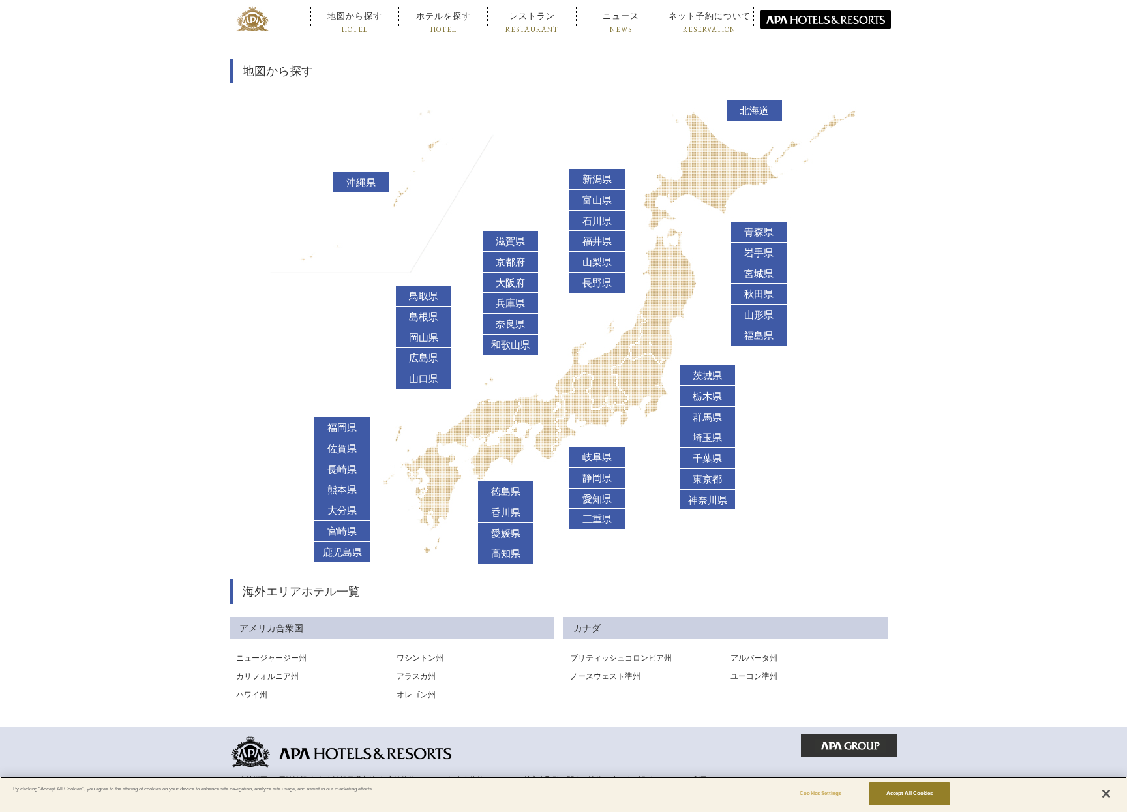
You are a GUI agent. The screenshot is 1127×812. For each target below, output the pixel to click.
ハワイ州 (251, 694)
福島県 (759, 336)
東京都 (707, 479)
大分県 (342, 510)
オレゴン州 (416, 694)
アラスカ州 (416, 676)
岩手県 (759, 253)
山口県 (423, 379)
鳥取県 (423, 296)
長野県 (597, 283)
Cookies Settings (820, 793)
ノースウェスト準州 (605, 676)
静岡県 (597, 478)
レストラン (531, 22)
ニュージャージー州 (271, 658)
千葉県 (707, 458)
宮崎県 (342, 531)
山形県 (759, 315)
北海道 (754, 111)
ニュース (621, 22)
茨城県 (707, 375)
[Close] (1106, 793)
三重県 (597, 519)
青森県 (759, 232)
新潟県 (597, 179)
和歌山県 (510, 345)
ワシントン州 (420, 658)
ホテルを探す (443, 22)
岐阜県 (597, 457)
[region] (563, 794)
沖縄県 (361, 182)
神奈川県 (707, 500)
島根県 (423, 317)
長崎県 (342, 469)
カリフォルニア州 (267, 676)
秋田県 (759, 294)
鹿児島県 (342, 552)
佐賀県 (342, 449)
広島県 (423, 358)
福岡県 (342, 428)
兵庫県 (510, 303)
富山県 (597, 200)
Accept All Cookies (909, 793)
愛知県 (597, 499)
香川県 (505, 512)
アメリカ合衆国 (271, 628)
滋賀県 (510, 241)
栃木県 (707, 396)
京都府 (510, 262)
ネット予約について (710, 22)
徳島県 (505, 492)
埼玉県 (707, 437)
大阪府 (510, 283)
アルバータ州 (753, 658)
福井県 (597, 241)
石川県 (597, 221)
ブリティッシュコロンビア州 (621, 658)
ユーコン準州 (753, 676)
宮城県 (759, 274)
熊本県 (342, 490)
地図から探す (354, 22)
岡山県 (423, 338)
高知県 (505, 554)
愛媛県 (505, 533)
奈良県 (510, 324)
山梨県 (597, 262)
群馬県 (707, 417)
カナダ (587, 628)
